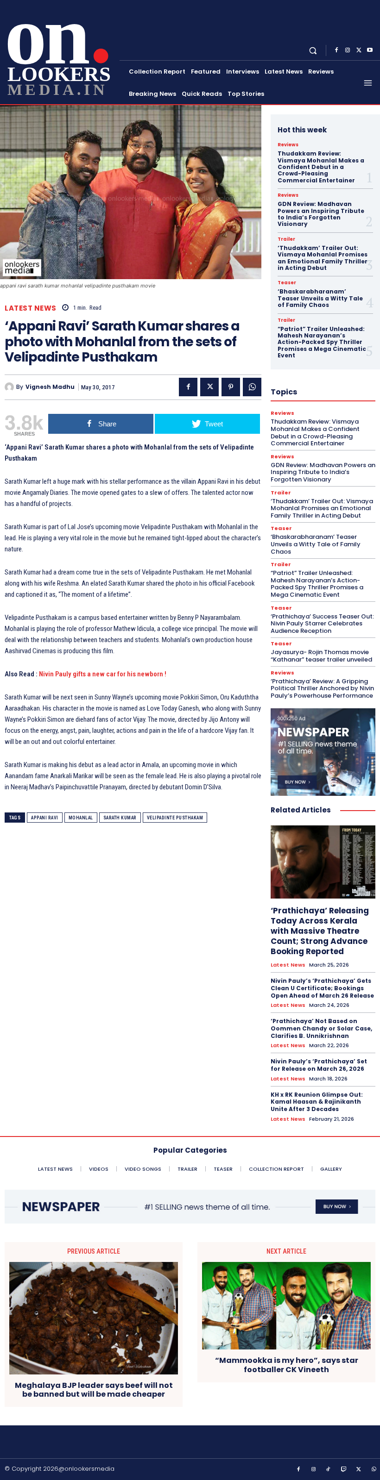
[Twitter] (358, 50)
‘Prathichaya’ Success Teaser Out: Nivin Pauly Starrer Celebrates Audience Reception (322, 623)
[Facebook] (336, 50)
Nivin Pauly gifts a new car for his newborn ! (102, 674)
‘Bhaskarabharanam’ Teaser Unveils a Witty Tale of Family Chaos (320, 298)
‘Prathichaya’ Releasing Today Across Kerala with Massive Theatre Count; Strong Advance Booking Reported (320, 931)
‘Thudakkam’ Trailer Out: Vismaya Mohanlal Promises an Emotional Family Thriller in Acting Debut (322, 258)
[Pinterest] (231, 387)
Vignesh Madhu (50, 387)
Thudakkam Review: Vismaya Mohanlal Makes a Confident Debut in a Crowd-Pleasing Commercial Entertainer (321, 167)
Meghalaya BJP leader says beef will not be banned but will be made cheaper (94, 1390)
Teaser (287, 283)
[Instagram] (347, 50)
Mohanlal (81, 817)
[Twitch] (343, 1469)
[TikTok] (328, 1469)
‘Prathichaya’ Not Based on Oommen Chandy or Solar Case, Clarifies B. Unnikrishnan (321, 1028)
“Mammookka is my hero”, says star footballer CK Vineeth (286, 1365)
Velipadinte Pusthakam (175, 817)
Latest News (31, 308)
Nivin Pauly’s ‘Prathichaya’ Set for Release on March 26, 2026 (319, 1065)
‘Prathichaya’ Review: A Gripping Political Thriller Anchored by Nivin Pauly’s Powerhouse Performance (322, 688)
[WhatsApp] (252, 387)
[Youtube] (369, 50)
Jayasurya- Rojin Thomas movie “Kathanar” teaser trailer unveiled (321, 656)
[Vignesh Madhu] (10, 387)
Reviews (288, 145)
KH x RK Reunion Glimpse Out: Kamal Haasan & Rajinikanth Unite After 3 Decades (317, 1102)
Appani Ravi (44, 817)
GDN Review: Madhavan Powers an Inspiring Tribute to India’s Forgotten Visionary (321, 214)
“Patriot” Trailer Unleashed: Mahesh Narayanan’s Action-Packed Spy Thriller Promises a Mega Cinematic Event (322, 342)
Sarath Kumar (120, 817)
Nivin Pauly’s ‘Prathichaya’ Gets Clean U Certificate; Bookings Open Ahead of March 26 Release (322, 988)
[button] (313, 50)
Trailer (286, 239)
